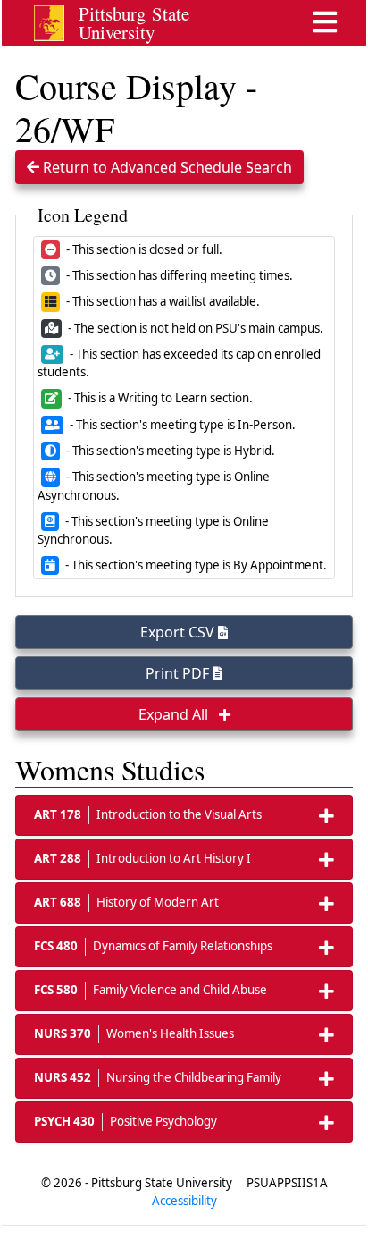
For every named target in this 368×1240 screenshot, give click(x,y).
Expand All (175, 714)
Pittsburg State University (134, 23)
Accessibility (184, 1201)
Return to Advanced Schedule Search (165, 167)
